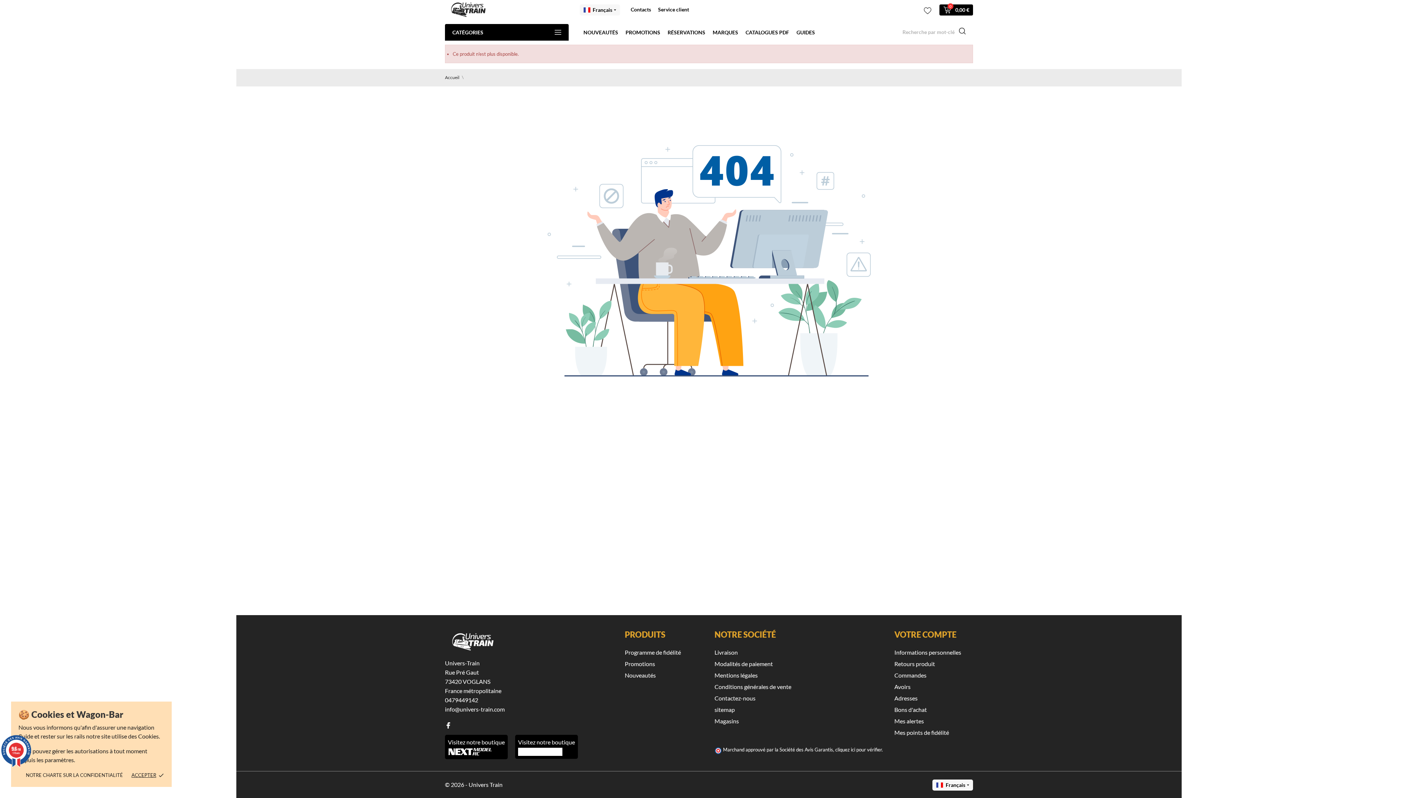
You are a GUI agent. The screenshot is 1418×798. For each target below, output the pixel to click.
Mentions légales (736, 675)
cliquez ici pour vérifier (858, 750)
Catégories (467, 32)
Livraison (726, 652)
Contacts (641, 9)
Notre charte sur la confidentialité (74, 775)
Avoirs (902, 686)
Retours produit (914, 663)
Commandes (910, 675)
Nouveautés (600, 32)
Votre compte (925, 635)
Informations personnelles (927, 652)
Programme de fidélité (653, 652)
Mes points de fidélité (921, 732)
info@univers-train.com (475, 709)
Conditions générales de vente (753, 686)
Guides (806, 32)
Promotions (643, 32)
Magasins (727, 720)
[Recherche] (962, 32)
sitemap (725, 709)
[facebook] (448, 725)
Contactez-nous (735, 698)
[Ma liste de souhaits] (927, 10)
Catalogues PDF (767, 32)
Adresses (906, 698)
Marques (725, 32)
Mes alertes (909, 720)
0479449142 (461, 699)
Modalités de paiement (744, 663)
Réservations (686, 32)
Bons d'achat (910, 709)
